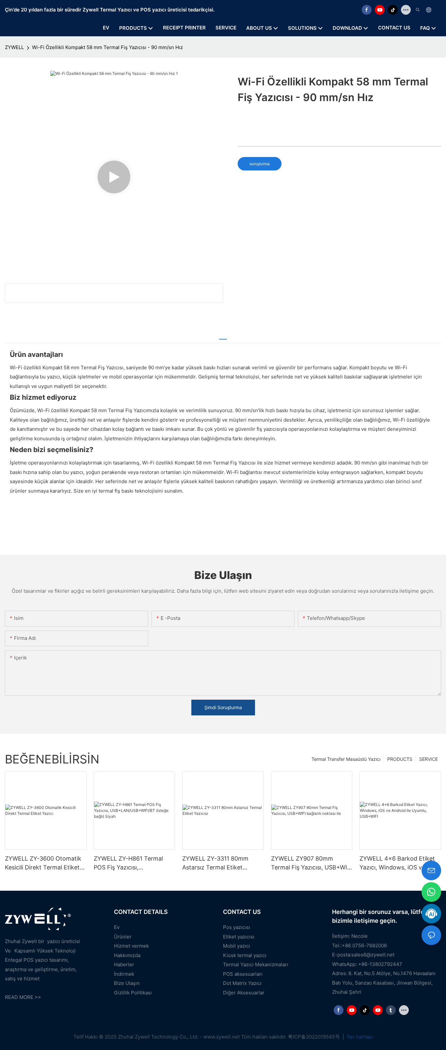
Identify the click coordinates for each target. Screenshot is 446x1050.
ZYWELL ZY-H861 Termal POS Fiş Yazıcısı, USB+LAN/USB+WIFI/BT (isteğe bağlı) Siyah (128, 863)
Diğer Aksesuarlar (243, 992)
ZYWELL (14, 47)
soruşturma (259, 163)
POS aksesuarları (243, 974)
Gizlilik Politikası (133, 992)
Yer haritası (359, 1037)
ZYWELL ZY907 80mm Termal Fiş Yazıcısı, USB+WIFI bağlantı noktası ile (311, 863)
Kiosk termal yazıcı (244, 955)
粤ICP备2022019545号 (314, 1037)
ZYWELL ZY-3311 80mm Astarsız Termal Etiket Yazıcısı (215, 863)
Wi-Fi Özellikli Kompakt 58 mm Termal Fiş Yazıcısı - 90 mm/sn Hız (107, 47)
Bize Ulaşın (127, 983)
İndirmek (124, 974)
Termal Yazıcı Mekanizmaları (255, 964)
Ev (116, 927)
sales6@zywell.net (372, 955)
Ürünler (123, 937)
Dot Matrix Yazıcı (242, 983)
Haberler (124, 964)
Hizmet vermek (131, 946)
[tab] (223, 336)
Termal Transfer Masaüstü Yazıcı (345, 759)
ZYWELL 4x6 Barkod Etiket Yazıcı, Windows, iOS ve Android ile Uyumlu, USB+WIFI (397, 863)
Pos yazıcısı (236, 927)
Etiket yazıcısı (238, 937)
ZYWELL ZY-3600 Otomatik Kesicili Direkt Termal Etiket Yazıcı (43, 863)
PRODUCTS (399, 759)
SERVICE (428, 759)
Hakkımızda (127, 955)
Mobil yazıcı (236, 946)
